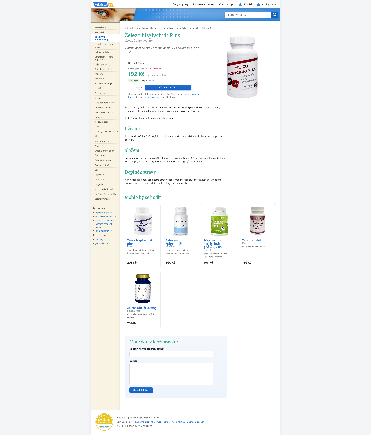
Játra (97, 136)
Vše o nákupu (226, 4)
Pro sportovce (101, 93)
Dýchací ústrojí (102, 165)
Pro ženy (99, 74)
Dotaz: (133, 360)
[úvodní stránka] (103, 4)
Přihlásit (248, 4)
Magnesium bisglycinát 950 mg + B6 (213, 245)
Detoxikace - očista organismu (104, 58)
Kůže (97, 126)
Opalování (99, 117)
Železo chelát (251, 242)
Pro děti (98, 88)
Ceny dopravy (180, 4)
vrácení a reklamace (105, 220)
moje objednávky (103, 230)
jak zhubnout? (102, 243)
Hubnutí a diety (102, 52)
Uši (96, 170)
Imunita (98, 98)
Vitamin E (194, 28)
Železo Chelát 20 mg (141, 309)
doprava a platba (103, 212)
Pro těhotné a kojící (104, 83)
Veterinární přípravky (104, 189)
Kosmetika (99, 174)
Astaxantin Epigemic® (173, 243)
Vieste (151, 80)
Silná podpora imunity (105, 102)
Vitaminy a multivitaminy (148, 28)
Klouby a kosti (101, 122)
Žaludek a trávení (103, 160)
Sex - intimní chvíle (104, 69)
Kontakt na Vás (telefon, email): (146, 348)
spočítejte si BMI (103, 239)
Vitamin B (206, 28)
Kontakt (166, 422)
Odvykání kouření (103, 107)
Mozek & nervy (102, 141)
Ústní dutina (100, 155)
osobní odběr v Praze (105, 216)
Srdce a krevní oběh (104, 150)
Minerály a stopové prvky (104, 45)
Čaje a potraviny (102, 64)
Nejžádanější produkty (105, 194)
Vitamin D (181, 28)
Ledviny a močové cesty (106, 131)
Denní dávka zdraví (104, 112)
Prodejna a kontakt (203, 4)
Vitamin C (168, 28)
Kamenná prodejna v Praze (148, 422)
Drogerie (99, 184)
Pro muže (99, 78)
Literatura (99, 179)
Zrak (97, 146)
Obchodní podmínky (196, 422)
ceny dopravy (151, 97)
